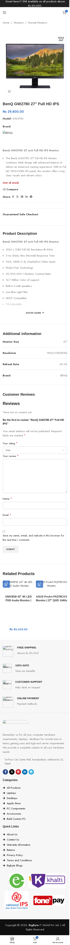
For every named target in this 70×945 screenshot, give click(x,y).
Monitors (19, 23)
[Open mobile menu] (4, 12)
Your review (11, 456)
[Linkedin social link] (26, 196)
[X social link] (17, 196)
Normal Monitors (37, 23)
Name (7, 499)
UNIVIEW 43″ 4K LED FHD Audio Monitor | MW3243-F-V (18, 600)
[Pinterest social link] (22, 196)
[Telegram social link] (31, 196)
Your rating (10, 443)
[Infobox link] (35, 651)
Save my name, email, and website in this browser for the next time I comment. (33, 538)
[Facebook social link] (13, 196)
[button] (6, 584)
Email (7, 515)
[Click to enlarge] (9, 91)
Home (6, 23)
